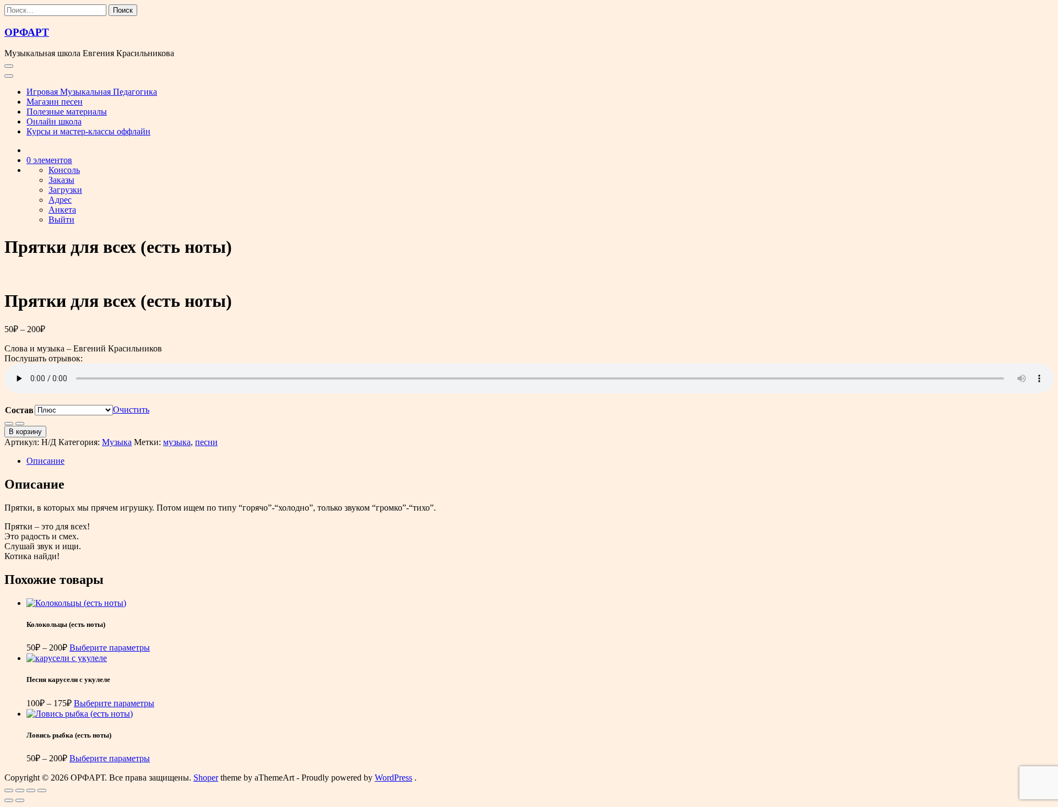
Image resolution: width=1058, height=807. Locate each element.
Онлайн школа (54, 121)
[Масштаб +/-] (8, 790)
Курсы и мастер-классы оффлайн (88, 131)
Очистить (131, 409)
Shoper (205, 777)
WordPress (393, 777)
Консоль (64, 170)
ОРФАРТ (26, 32)
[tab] (540, 461)
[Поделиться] (30, 790)
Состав (19, 410)
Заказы (61, 180)
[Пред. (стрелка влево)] (8, 800)
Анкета (62, 209)
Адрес (60, 199)
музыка (177, 442)
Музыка (117, 442)
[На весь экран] (19, 790)
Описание (45, 460)
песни (206, 442)
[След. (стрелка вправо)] (19, 800)
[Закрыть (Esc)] (41, 790)
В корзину (25, 431)
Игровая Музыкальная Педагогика (91, 91)
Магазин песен (54, 101)
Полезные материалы (66, 111)
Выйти (61, 219)
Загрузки (65, 189)
